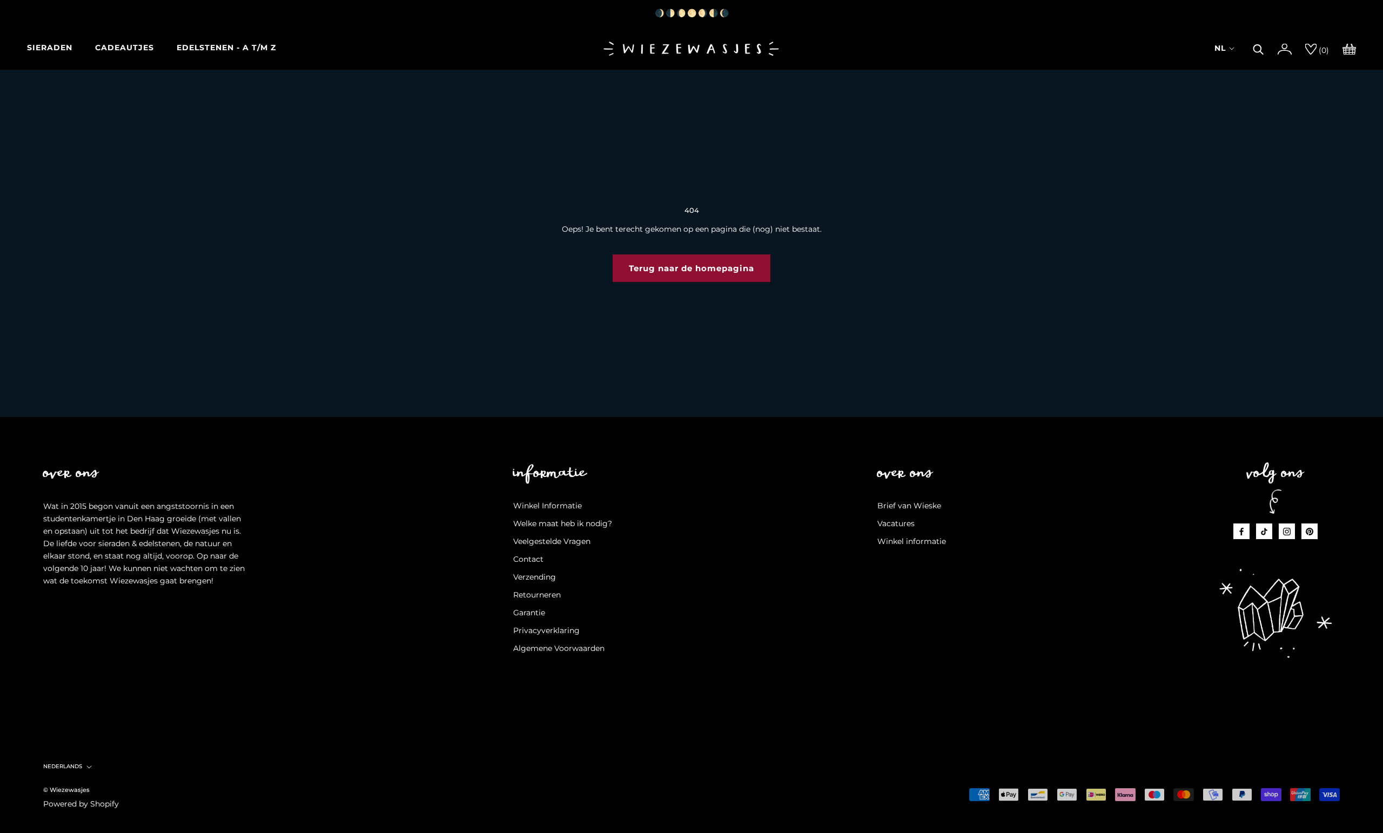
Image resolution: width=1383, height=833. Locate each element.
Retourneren (537, 595)
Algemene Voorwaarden (559, 648)
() (1323, 50)
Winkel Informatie (547, 505)
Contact (528, 559)
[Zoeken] (1258, 48)
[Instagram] (1287, 531)
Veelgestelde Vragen (551, 541)
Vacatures (896, 523)
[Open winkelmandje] (1349, 48)
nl (1220, 48)
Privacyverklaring (546, 630)
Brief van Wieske (909, 505)
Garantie (529, 612)
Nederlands (62, 766)
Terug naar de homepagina (691, 268)
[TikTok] (1264, 531)
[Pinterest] (1309, 531)
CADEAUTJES (124, 47)
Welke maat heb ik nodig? (562, 523)
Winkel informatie (911, 541)
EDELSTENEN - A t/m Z (226, 47)
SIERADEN (49, 47)
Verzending (534, 577)
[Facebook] (1241, 531)
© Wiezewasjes (66, 790)
